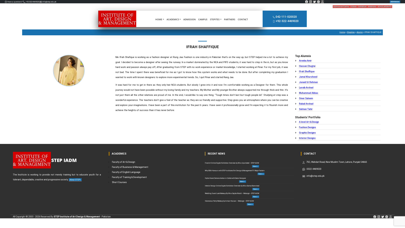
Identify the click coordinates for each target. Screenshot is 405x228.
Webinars (372, 7)
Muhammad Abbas (308, 93)
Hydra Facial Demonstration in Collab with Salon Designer (225, 178)
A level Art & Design (309, 122)
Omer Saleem (306, 98)
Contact (243, 19)
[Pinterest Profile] (318, 1)
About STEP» (75, 180)
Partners (229, 19)
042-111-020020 (286, 16)
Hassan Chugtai (307, 66)
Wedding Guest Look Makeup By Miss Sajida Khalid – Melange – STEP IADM (232, 193)
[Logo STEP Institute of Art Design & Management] (117, 18)
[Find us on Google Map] (322, 1)
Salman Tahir (306, 109)
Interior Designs (307, 138)
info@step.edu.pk (49, 2)
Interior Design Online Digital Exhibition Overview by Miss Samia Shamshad (232, 186)
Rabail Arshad (306, 103)
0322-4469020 (314, 169)
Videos (354, 7)
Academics (173, 19)
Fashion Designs (307, 127)
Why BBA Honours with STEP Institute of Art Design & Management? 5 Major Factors (235, 170)
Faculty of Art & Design (123, 162)
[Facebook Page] (306, 1)
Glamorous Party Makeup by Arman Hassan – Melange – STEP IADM (229, 201)
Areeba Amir (305, 60)
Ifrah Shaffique (307, 71)
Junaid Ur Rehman (308, 82)
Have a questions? (15, 2)
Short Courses (119, 182)
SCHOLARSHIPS (384, 7)
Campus (202, 19)
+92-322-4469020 (32, 2)
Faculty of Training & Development (129, 177)
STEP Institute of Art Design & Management (77, 216)
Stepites (215, 19)
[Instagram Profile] (310, 1)
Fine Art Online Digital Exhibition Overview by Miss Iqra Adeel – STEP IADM (232, 163)
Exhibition (362, 7)
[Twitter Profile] (314, 1)
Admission (189, 19)
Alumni (360, 32)
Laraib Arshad (306, 87)
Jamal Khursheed (308, 77)
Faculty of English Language (126, 172)
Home (158, 19)
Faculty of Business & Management (130, 167)
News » (255, 166)
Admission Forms (341, 7)
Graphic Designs (307, 132)
